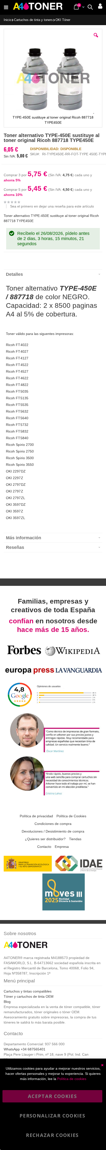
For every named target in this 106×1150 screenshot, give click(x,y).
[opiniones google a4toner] (53, 709)
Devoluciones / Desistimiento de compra (53, 831)
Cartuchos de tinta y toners (33, 20)
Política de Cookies (71, 816)
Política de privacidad (36, 816)
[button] (96, 39)
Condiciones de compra (53, 824)
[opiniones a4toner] (53, 752)
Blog (7, 1002)
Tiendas (75, 839)
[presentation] (53, 274)
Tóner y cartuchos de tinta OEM (28, 996)
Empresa (62, 847)
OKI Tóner (62, 20)
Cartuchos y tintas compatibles (28, 991)
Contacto (44, 847)
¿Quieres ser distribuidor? (45, 839)
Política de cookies (71, 1079)
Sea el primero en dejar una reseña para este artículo (52, 206)
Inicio (7, 20)
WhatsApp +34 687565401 (24, 1049)
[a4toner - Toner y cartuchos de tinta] (37, 7)
